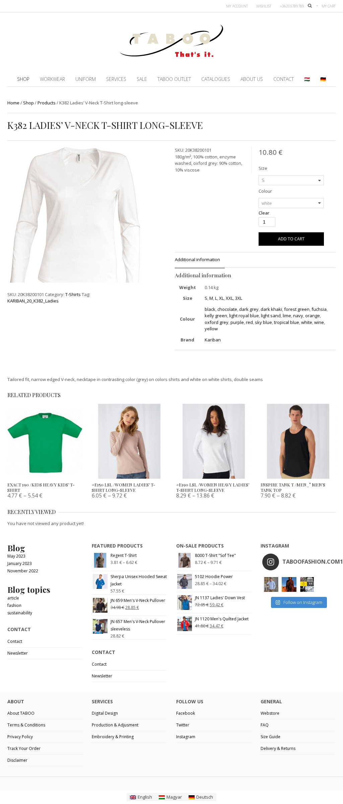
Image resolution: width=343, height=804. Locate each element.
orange (312, 316)
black (210, 309)
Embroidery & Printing (113, 737)
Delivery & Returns (278, 748)
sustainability (19, 613)
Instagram (185, 737)
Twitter (182, 725)
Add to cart (291, 239)
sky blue (263, 322)
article (13, 598)
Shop (28, 103)
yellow (211, 329)
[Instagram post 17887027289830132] (289, 584)
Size (263, 168)
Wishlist (263, 5)
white (306, 322)
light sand (271, 316)
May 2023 (16, 556)
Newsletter (17, 653)
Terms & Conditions (26, 725)
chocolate (227, 309)
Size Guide (270, 737)
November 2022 (22, 571)
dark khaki (271, 309)
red (249, 322)
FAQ (265, 725)
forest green (297, 309)
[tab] (200, 260)
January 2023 (19, 563)
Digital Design (105, 713)
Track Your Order (24, 748)
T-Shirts (73, 294)
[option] (73, 224)
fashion (14, 605)
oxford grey (216, 322)
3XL (238, 298)
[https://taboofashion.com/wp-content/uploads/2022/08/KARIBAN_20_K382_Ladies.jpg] (73, 223)
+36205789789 (292, 5)
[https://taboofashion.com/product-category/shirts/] (271, 584)
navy (298, 316)
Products (47, 103)
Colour (265, 191)
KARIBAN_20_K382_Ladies (33, 301)
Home (13, 103)
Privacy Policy (20, 737)
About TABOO (21, 713)
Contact (14, 641)
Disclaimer (17, 760)
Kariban (213, 340)
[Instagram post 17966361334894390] (307, 584)
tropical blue (286, 322)
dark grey (249, 309)
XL (221, 298)
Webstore (270, 713)
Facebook (185, 713)
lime (287, 316)
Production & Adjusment (115, 725)
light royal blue (244, 316)
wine (319, 322)
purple (237, 322)
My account (237, 5)
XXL (229, 298)
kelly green (216, 316)
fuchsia (319, 309)
